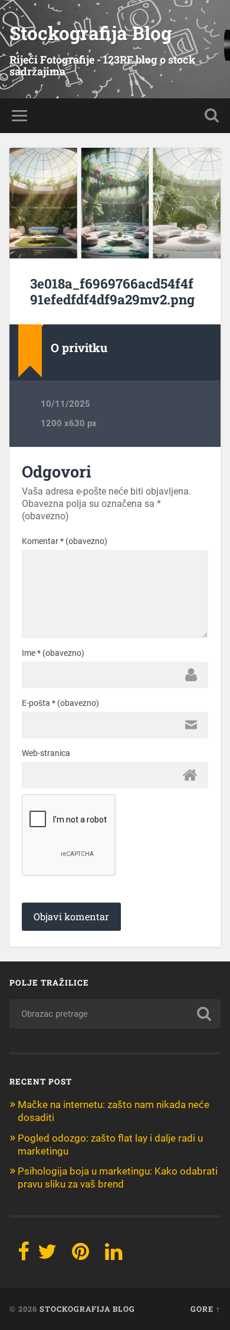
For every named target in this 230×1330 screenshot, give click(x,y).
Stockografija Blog (90, 33)
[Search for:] (115, 1014)
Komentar (64, 541)
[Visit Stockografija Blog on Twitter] (47, 1255)
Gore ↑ (205, 1309)
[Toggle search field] (212, 115)
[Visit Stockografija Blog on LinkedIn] (113, 1255)
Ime (53, 653)
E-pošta (60, 703)
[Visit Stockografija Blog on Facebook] (23, 1255)
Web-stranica (46, 753)
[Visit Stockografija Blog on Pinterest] (80, 1255)
